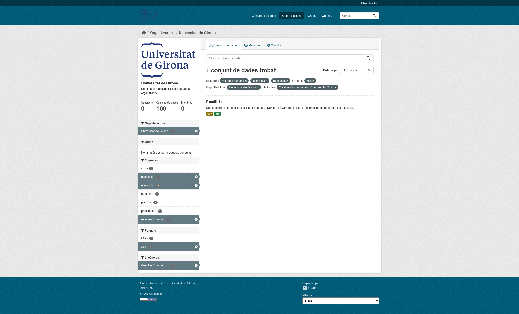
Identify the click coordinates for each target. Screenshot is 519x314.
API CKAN (146, 288)
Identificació (369, 3)
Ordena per (330, 70)
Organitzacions (291, 16)
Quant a (327, 16)
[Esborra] (246, 80)
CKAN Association (151, 294)
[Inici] (144, 32)
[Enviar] (374, 15)
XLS (218, 113)
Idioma (307, 295)
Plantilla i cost (216, 101)
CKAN (309, 288)
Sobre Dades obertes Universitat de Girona (168, 283)
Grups (312, 16)
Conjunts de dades (264, 16)
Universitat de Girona (197, 32)
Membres (254, 45)
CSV (209, 113)
